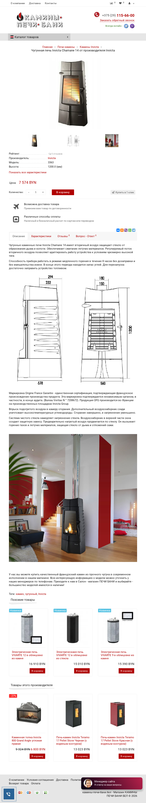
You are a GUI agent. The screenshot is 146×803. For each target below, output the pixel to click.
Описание (18, 236)
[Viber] (125, 230)
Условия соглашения (40, 779)
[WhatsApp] (129, 230)
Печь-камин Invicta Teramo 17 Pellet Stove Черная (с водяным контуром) (73, 740)
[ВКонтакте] (118, 230)
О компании (18, 3)
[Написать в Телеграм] (126, 25)
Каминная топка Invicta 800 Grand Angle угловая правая (27, 740)
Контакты (51, 3)
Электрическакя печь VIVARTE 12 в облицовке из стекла (71, 655)
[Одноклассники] (122, 230)
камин (20, 594)
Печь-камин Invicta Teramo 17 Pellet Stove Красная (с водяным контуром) (117, 740)
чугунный (31, 594)
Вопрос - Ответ (86, 236)
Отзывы (64, 236)
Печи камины (66, 47)
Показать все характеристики (27, 172)
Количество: (16, 192)
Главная (47, 47)
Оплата (35, 783)
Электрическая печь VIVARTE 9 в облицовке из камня (117, 655)
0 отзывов (56, 153)
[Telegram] (133, 230)
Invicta (42, 594)
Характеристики (41, 236)
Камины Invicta (89, 47)
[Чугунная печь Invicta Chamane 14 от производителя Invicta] (73, 93)
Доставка (35, 3)
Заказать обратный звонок (117, 20)
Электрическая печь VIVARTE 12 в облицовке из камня (27, 655)
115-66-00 (118, 15)
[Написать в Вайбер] (132, 25)
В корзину (63, 192)
